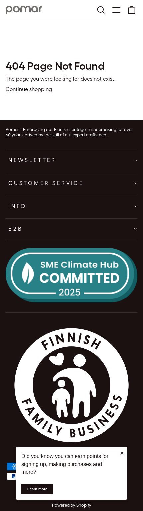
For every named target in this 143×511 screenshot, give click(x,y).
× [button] (122, 453)
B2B (15, 229)
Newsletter (32, 160)
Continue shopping (29, 89)
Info (17, 206)
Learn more (37, 489)
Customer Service (46, 183)
